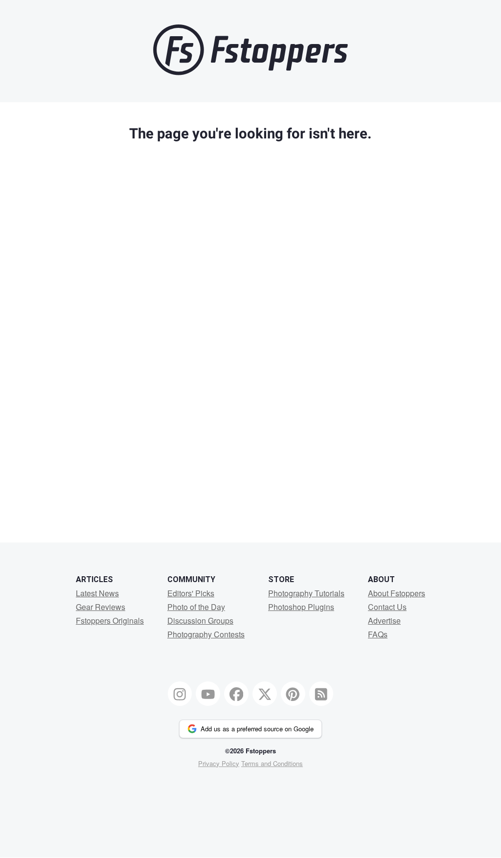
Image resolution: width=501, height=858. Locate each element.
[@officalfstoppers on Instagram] (180, 693)
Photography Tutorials (306, 593)
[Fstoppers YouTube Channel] (208, 693)
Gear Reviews (100, 606)
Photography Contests (206, 634)
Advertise (384, 620)
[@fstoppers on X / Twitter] (264, 693)
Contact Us (387, 606)
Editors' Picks (190, 593)
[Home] (250, 72)
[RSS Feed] (321, 693)
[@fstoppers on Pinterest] (293, 693)
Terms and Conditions (272, 763)
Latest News (97, 593)
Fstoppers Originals (110, 620)
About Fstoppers (396, 593)
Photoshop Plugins (301, 606)
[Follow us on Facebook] (236, 693)
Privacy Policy (218, 763)
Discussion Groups (200, 620)
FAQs (377, 634)
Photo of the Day (196, 606)
